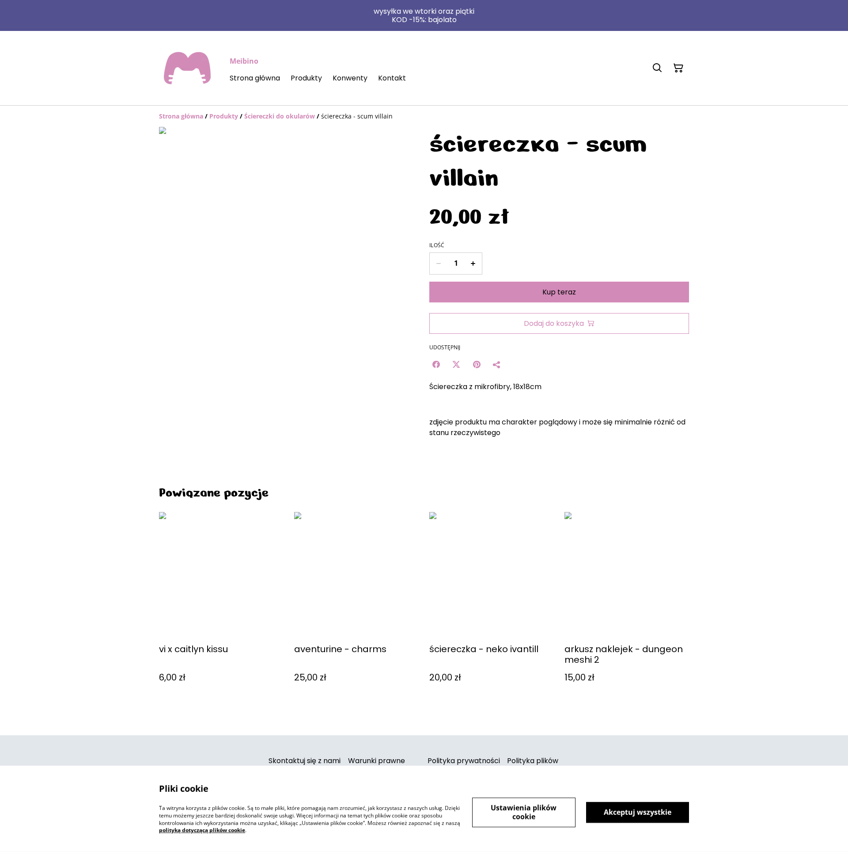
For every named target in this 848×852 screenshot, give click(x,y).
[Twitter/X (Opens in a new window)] (456, 364)
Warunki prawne (376, 761)
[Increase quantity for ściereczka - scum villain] (473, 263)
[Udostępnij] (497, 364)
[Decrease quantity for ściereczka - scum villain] (438, 263)
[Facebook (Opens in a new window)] (436, 364)
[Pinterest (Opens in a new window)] (476, 364)
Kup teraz (559, 292)
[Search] (657, 68)
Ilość (437, 245)
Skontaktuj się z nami (305, 761)
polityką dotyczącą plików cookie (202, 830)
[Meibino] (187, 68)
